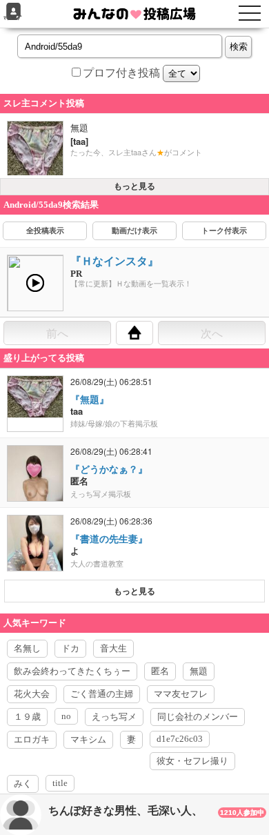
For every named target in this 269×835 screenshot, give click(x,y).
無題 (199, 671)
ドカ (70, 648)
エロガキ (32, 739)
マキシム (88, 739)
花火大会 (32, 694)
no (66, 716)
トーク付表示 (224, 230)
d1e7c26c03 (180, 739)
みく (23, 783)
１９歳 (27, 716)
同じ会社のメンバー (197, 716)
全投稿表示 (45, 230)
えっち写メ (114, 716)
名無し (27, 648)
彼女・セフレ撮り (192, 761)
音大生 (113, 648)
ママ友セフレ (181, 694)
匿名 (160, 671)
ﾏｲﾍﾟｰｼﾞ (13, 18)
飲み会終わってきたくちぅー (72, 671)
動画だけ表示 (134, 230)
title (60, 783)
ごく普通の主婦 (101, 694)
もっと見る (134, 186)
